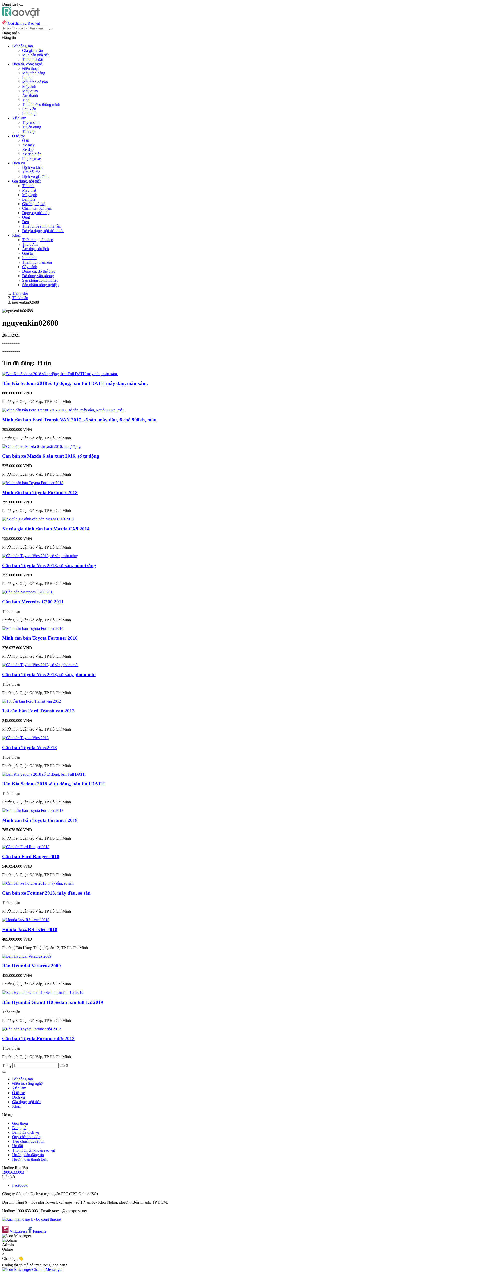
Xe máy (28, 145)
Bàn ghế (28, 199)
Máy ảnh (29, 86)
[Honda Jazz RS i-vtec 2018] (25, 920)
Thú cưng (30, 244)
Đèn (25, 222)
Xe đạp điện (31, 154)
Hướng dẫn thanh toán (30, 1159)
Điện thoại (30, 68)
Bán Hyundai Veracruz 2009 (31, 965)
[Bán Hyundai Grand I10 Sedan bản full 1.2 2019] (42, 992)
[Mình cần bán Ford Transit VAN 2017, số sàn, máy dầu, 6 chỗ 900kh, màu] (63, 410)
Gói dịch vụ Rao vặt (24, 23)
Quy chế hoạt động (27, 1137)
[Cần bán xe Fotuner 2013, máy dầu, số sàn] (38, 883)
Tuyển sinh (31, 122)
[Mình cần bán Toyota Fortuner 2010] (32, 628)
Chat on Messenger (47, 1269)
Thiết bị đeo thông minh (41, 104)
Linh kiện (29, 113)
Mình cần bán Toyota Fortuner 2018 (40, 492)
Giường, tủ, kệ (33, 204)
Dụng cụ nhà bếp (35, 213)
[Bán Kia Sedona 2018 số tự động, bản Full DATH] (44, 774)
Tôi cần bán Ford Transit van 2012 (38, 710)
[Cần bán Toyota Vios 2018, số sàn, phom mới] (40, 665)
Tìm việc (29, 131)
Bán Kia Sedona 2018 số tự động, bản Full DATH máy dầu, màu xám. (75, 383)
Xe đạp (28, 149)
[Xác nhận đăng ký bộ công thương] (31, 1219)
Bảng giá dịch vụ (25, 1132)
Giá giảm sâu (32, 50)
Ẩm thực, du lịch (35, 249)
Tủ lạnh (28, 186)
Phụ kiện (29, 109)
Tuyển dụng (31, 127)
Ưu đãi (17, 1146)
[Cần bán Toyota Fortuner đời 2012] (31, 1029)
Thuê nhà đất (32, 59)
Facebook (20, 1185)
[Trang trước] (4, 1072)
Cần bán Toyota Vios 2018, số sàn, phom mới (49, 674)
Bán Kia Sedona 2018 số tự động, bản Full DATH (53, 783)
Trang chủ (20, 293)
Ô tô (25, 140)
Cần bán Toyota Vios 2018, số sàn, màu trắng (49, 565)
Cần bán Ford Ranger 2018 (30, 856)
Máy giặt (29, 190)
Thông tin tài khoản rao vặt (33, 1150)
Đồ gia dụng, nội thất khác (43, 231)
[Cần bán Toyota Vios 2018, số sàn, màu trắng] (40, 556)
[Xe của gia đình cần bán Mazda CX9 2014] (38, 519)
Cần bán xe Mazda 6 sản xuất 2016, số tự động (50, 456)
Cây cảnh (29, 267)
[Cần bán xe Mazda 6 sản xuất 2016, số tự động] (41, 446)
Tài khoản (20, 298)
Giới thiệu (20, 1123)
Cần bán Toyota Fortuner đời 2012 (38, 1038)
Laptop (27, 77)
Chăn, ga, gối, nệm (37, 208)
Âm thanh (30, 95)
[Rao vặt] (21, 16)
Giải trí (27, 253)
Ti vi (25, 100)
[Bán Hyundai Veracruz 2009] (26, 956)
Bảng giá (19, 1128)
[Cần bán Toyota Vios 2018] (25, 738)
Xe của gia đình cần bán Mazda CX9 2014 (46, 528)
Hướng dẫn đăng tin (28, 1155)
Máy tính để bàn (35, 82)
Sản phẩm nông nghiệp (40, 285)
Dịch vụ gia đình (35, 176)
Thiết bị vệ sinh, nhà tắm (41, 226)
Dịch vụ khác (32, 167)
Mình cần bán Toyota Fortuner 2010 (40, 638)
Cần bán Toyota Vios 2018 (29, 747)
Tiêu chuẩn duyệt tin (28, 1141)
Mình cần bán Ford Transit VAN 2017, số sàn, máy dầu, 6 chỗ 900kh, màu (79, 419)
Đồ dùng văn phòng (38, 276)
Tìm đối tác (31, 172)
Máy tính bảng (33, 73)
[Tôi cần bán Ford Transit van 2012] (31, 701)
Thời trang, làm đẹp (37, 240)
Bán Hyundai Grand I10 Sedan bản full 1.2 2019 (52, 1002)
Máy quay (30, 91)
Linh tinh (29, 258)
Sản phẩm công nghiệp (40, 280)
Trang (7, 1065)
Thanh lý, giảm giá (37, 262)
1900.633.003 (13, 1172)
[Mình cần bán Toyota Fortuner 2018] (32, 483)
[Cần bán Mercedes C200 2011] (28, 592)
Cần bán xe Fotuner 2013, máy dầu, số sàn (46, 893)
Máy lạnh (29, 195)
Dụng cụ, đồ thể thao (38, 271)
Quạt (26, 217)
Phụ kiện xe (31, 158)
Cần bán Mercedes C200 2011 (33, 601)
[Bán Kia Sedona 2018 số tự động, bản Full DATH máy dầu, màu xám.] (60, 374)
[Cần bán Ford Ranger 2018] (25, 847)
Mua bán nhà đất (35, 55)
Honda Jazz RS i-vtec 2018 (29, 929)
